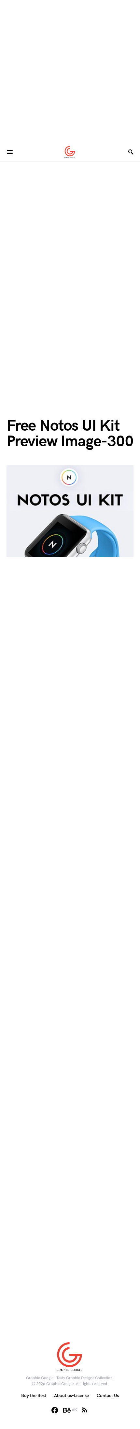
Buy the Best (33, 1395)
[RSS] (84, 1410)
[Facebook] (54, 1410)
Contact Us (108, 1395)
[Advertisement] (70, 70)
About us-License (71, 1395)
